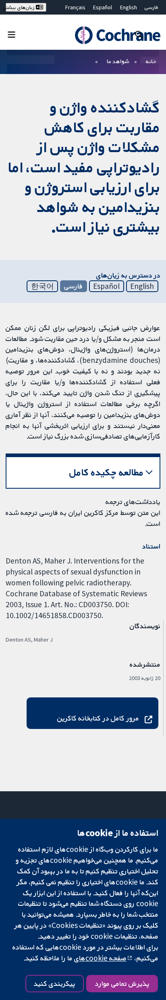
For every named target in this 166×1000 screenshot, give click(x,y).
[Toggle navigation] (11, 34)
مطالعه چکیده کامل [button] (106, 472)
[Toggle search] (139, 34)
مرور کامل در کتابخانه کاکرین (98, 718)
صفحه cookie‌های (100, 958)
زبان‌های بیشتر (20, 7)
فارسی (151, 7)
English (128, 7)
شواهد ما (118, 61)
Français (75, 7)
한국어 (42, 286)
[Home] (116, 35)
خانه (151, 61)
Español (102, 7)
